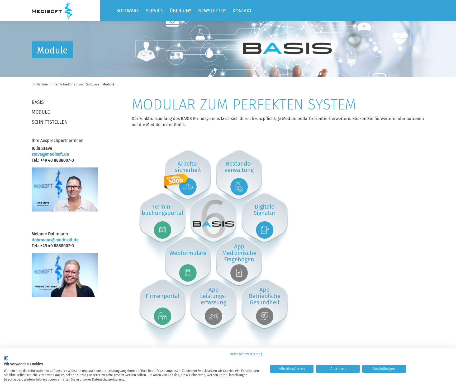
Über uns (181, 11)
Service (154, 11)
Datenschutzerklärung (246, 354)
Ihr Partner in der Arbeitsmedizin (57, 84)
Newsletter (212, 11)
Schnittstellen (50, 122)
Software (127, 11)
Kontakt (242, 11)
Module (41, 112)
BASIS (38, 102)
